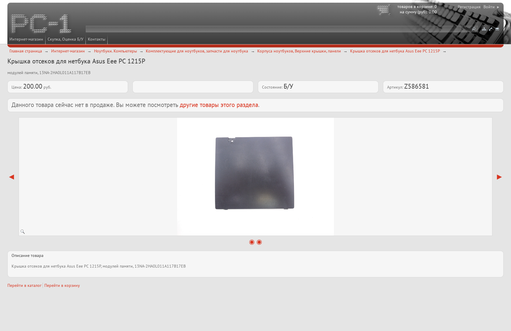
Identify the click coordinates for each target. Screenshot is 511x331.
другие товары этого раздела (219, 105)
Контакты (96, 39)
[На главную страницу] (42, 24)
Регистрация (469, 6)
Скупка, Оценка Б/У (65, 39)
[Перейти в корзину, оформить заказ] (385, 10)
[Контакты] (490, 29)
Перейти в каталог (24, 285)
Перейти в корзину (62, 285)
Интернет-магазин (26, 39)
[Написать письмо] (497, 29)
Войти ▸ (491, 6)
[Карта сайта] (484, 29)
